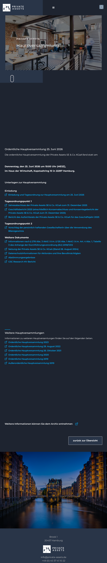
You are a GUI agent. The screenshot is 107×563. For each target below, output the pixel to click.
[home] (16, 8)
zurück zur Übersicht (85, 440)
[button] (53, 7)
